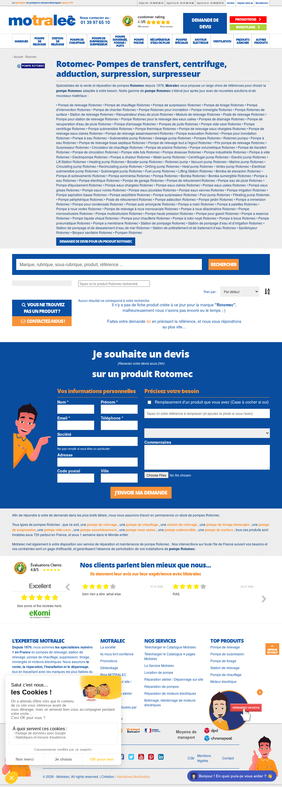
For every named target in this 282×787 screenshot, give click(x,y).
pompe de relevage (102, 524)
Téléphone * (112, 418)
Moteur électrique (223, 681)
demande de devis (205, 23)
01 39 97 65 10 (156, 2)
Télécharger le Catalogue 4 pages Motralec (169, 656)
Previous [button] (67, 587)
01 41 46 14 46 (187, 2)
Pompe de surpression (227, 653)
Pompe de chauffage (226, 674)
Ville (105, 471)
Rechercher (224, 264)
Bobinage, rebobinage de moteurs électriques (170, 702)
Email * (63, 418)
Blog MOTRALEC (113, 674)
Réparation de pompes (161, 686)
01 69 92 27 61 (217, 2)
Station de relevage (225, 667)
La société (108, 647)
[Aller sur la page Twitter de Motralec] (131, 756)
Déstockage (109, 667)
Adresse (65, 455)
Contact (228, 758)
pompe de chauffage (142, 524)
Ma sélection (262, 2)
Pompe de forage (223, 660)
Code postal (68, 471)
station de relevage (182, 524)
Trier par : (210, 291)
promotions (246, 19)
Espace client (244, 2)
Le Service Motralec (159, 665)
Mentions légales (204, 757)
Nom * (62, 402)
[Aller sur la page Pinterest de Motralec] (151, 756)
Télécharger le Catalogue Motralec (170, 647)
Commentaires (157, 442)
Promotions (108, 660)
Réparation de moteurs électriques (170, 693)
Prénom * (109, 402)
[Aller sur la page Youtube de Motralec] (141, 756)
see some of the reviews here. (39, 605)
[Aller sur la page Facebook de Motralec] (121, 756)
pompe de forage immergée (228, 524)
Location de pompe (158, 672)
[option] (123, 603)
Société (230, 2)
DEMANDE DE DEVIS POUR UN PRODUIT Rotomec (95, 241)
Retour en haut (272, 651)
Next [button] (264, 599)
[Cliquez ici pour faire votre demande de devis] (235, 710)
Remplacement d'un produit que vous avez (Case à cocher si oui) (211, 402)
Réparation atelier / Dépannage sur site (173, 679)
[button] (21, 41)
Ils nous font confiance (117, 653)
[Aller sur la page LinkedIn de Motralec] (161, 756)
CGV (191, 758)
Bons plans (246, 27)
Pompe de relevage (225, 647)
